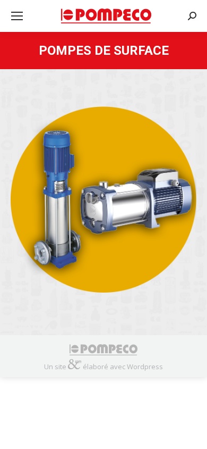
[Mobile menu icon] (17, 16)
